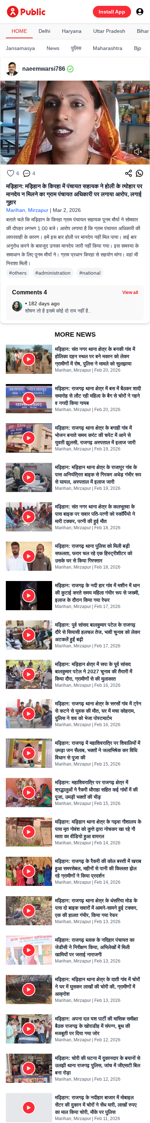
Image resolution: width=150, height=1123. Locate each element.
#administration (53, 273)
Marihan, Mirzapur (27, 210)
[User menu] (139, 11)
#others (18, 273)
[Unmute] (138, 152)
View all (130, 292)
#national (89, 273)
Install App (112, 12)
